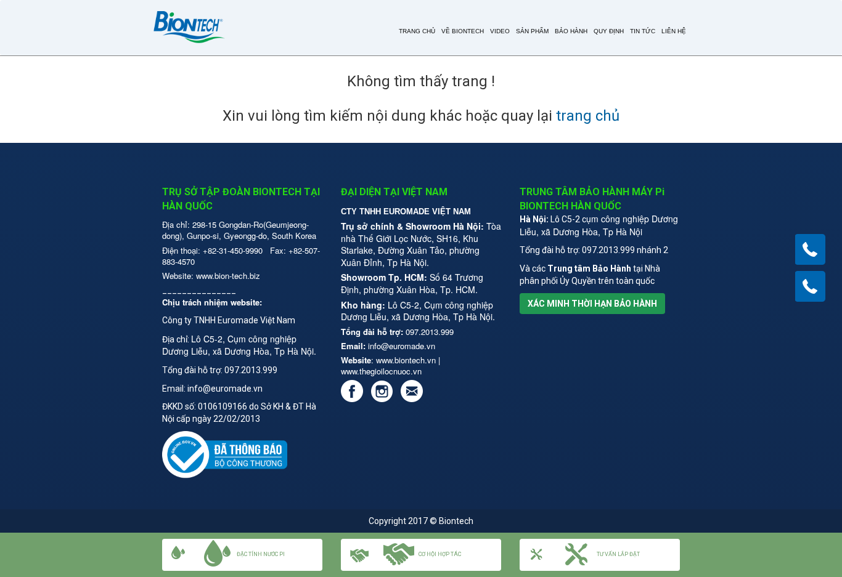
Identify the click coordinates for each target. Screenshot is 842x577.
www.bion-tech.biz (228, 275)
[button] (600, 555)
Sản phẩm (532, 31)
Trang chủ (417, 31)
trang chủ (587, 115)
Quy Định (609, 31)
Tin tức (642, 31)
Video (500, 31)
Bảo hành (571, 31)
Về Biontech (462, 31)
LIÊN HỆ (673, 31)
